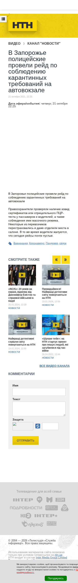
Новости (14, 308)
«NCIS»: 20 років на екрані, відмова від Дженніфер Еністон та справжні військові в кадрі (22, 295)
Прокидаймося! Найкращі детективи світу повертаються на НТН (54, 293)
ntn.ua (58, 554)
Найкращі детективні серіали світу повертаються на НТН (21, 341)
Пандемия (52, 243)
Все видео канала (55, 366)
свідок (62, 243)
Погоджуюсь (56, 578)
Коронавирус (37, 243)
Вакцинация (21, 243)
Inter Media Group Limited (51, 557)
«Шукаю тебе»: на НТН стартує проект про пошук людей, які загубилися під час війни (55, 344)
